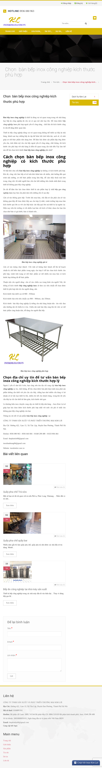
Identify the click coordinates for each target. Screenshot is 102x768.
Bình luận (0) (60, 487)
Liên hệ (69, 31)
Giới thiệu (23, 31)
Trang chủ (10, 31)
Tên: (9, 628)
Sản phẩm (35, 31)
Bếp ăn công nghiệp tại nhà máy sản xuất (25, 589)
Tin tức (48, 31)
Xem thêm (10, 505)
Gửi (11, 676)
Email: (10, 641)
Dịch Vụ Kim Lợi (83, 96)
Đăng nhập (67, 3)
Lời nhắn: (12, 655)
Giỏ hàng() (92, 3)
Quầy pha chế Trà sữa (15, 491)
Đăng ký (79, 3)
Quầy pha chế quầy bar (15, 540)
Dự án (58, 31)
